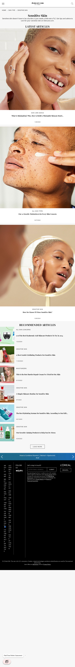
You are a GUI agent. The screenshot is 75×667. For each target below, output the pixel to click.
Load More (37, 447)
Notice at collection (10, 541)
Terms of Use (5, 505)
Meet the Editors (5, 484)
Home (4, 10)
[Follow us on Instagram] (22, 471)
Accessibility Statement (10, 472)
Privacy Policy (47, 564)
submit (51, 469)
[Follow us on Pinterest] (20, 471)
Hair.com (10, 493)
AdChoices (35, 564)
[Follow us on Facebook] (18, 471)
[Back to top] (70, 662)
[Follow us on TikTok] (19, 471)
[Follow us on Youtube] (16, 471)
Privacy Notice (40, 479)
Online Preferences (10, 526)
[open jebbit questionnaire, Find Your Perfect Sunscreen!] (7, 661)
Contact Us (10, 485)
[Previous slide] (1, 456)
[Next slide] (73, 456)
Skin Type (11, 10)
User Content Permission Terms (10, 507)
